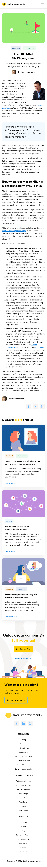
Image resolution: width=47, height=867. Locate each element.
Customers (23, 744)
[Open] (42, 4)
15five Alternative (23, 765)
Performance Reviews (23, 781)
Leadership (16, 48)
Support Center (23, 752)
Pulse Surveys (23, 802)
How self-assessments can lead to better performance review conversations (22, 462)
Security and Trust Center (24, 756)
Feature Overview (23, 775)
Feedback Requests (24, 789)
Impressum (23, 852)
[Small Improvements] (13, 4)
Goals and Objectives (23, 798)
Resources (23, 734)
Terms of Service (23, 839)
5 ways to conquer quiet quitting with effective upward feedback (21, 596)
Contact (23, 848)
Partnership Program (23, 835)
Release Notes (23, 748)
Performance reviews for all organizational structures (17, 528)
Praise (23, 806)
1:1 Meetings (23, 794)
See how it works (14, 700)
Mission (23, 827)
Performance (22, 456)
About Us (23, 816)
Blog (23, 831)
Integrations (23, 810)
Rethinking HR (29, 48)
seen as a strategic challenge (14, 230)
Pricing (23, 740)
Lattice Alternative (23, 761)
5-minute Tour (21, 658)
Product (9, 521)
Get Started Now (23, 649)
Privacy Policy (23, 843)
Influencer (39, 347)
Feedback (9, 456)
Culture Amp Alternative (23, 769)
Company (23, 822)
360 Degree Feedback (23, 785)
